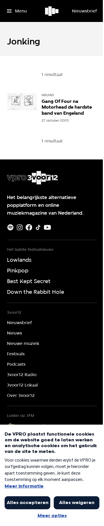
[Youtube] (47, 227)
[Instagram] (19, 227)
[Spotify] (10, 227)
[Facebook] (28, 227)
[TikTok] (38, 227)
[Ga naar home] (52, 11)
